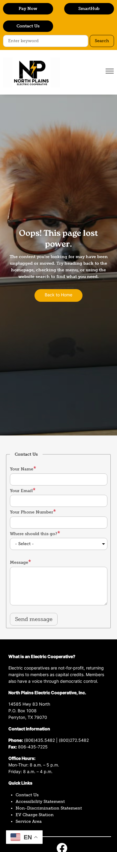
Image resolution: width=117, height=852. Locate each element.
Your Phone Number (31, 512)
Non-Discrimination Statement (49, 808)
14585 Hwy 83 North (29, 704)
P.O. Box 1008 (22, 711)
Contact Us (28, 26)
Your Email (21, 490)
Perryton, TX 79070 (27, 718)
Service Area (29, 821)
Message (19, 562)
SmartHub (89, 8)
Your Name (21, 469)
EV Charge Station (35, 814)
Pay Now (28, 8)
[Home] (31, 72)
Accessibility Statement (40, 801)
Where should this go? (33, 533)
